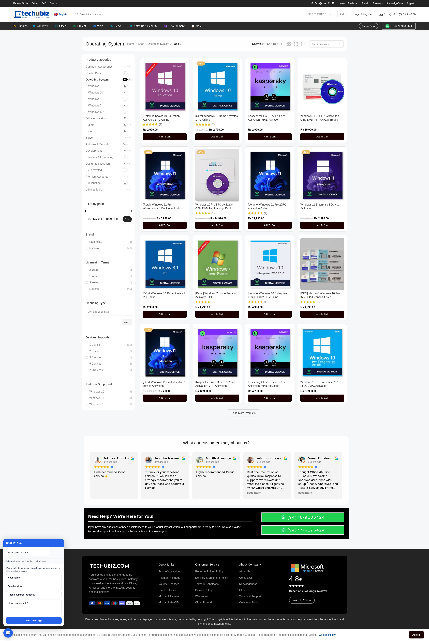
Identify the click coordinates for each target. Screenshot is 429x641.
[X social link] (316, 3)
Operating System (158, 43)
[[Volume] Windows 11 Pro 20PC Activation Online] (270, 175)
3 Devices (95, 357)
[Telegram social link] (333, 3)
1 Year (93, 276)
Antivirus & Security (97, 144)
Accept (416, 634)
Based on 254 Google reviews (308, 591)
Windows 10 (95, 92)
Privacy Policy (203, 590)
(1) (160, 124)
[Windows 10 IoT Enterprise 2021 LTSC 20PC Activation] (322, 352)
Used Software (167, 590)
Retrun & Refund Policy (209, 571)
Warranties (201, 596)
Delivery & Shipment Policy (211, 577)
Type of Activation (169, 571)
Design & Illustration (98, 163)
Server (90, 137)
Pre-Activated (94, 170)
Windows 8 (94, 99)
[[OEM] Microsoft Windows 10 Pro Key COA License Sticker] (322, 264)
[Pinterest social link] (320, 3)
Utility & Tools (94, 189)
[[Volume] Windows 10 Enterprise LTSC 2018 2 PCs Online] (270, 264)
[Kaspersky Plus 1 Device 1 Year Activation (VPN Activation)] (270, 86)
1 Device (94, 344)
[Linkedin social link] (325, 3)
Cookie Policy (327, 634)
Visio (89, 131)
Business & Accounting (99, 157)
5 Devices (95, 363)
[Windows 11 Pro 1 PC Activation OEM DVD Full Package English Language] (322, 86)
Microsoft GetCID (169, 602)
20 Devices (96, 370)
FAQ (242, 590)
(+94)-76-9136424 (401, 26)
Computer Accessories (99, 66)
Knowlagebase (248, 584)
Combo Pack (93, 73)
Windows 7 (94, 105)
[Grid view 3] (296, 44)
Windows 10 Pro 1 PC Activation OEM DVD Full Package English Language (214, 208)
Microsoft (94, 248)
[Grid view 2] (288, 44)
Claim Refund (203, 602)
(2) (213, 124)
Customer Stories (249, 602)
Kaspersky (95, 241)
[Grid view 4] (303, 44)
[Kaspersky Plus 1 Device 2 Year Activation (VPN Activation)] (270, 352)
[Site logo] (31, 14)
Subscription (93, 183)
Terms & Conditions (207, 584)
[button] (165, 136)
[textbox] (108, 311)
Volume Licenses (169, 584)
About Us (244, 571)
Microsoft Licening (169, 596)
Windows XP (96, 112)
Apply (126, 322)
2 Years (93, 269)
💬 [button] (8, 632)
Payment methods (169, 577)
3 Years (93, 282)
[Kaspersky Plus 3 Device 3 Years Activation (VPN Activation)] (217, 352)
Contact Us (246, 577)
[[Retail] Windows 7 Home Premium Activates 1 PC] (217, 264)
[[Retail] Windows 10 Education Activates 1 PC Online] (165, 86)
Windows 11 (95, 86)
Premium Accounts (97, 176)
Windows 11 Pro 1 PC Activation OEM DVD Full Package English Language (319, 120)
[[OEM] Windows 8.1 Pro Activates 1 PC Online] (165, 264)
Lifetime (94, 288)
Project (90, 124)
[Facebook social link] (312, 3)
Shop (141, 43)
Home (131, 43)
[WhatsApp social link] (329, 3)
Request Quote (368, 26)
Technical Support (250, 596)
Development (94, 150)
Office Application (96, 118)
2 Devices (95, 351)
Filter (127, 219)
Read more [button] (254, 492)
